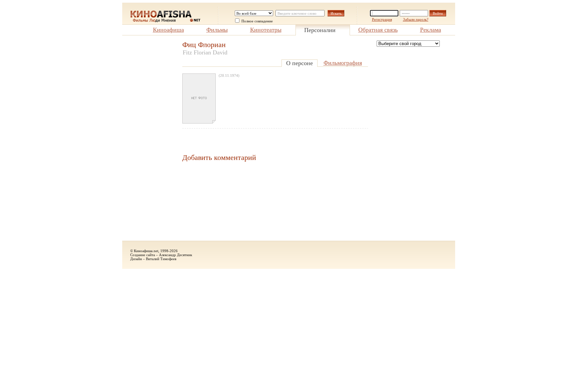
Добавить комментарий (219, 157)
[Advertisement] (149, 140)
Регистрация (382, 19)
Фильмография (343, 62)
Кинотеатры (265, 29)
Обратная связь (378, 29)
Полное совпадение (257, 21)
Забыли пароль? (415, 19)
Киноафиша (168, 29)
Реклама (430, 29)
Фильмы (217, 29)
